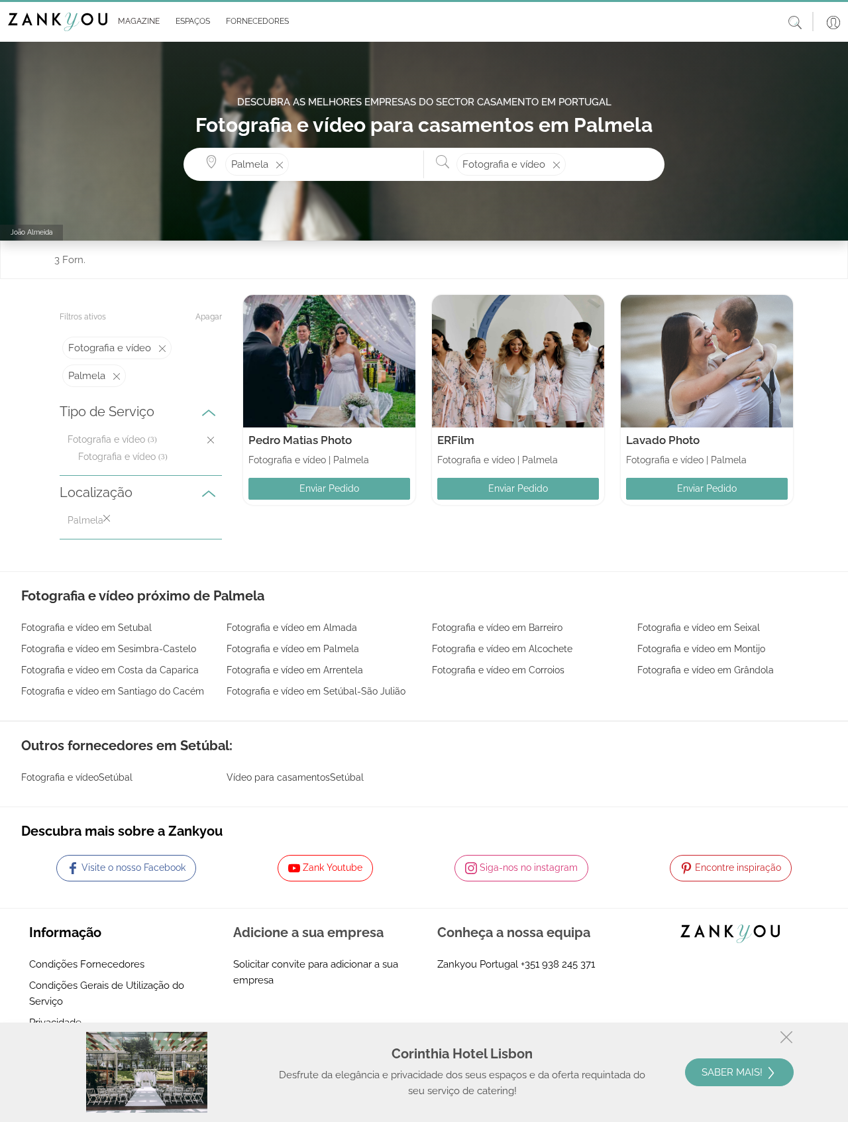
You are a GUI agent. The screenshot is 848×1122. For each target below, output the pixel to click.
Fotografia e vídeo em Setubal (86, 627)
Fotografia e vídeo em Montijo (701, 649)
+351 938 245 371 (558, 964)
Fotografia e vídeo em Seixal (698, 627)
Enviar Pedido (329, 488)
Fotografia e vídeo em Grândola (705, 670)
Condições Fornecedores (86, 964)
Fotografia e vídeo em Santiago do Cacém (112, 691)
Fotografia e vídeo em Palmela (293, 649)
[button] (136, 22)
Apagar (208, 316)
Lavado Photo (663, 440)
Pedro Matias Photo (300, 440)
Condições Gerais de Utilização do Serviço (106, 993)
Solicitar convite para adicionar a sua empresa (315, 972)
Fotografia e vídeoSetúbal (76, 777)
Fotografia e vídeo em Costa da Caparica (110, 670)
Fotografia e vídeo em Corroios (498, 670)
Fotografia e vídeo (117, 456)
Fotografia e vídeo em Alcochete (502, 649)
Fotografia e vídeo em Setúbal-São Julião (316, 691)
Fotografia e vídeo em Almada (292, 627)
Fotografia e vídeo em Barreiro (497, 627)
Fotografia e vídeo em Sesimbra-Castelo (108, 649)
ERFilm (455, 440)
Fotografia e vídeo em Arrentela (295, 670)
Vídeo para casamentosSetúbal (295, 777)
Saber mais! (733, 1072)
